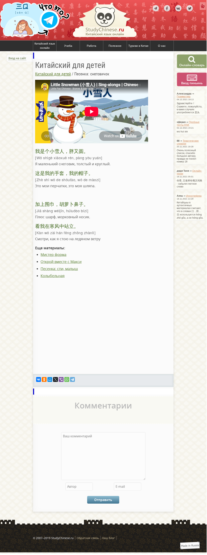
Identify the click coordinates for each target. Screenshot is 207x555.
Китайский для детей (53, 74)
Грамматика (183, 96)
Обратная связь (88, 538)
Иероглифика (194, 195)
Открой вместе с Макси (61, 261)
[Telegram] (72, 379)
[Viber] (61, 379)
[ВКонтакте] (38, 379)
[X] (55, 379)
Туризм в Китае (138, 45)
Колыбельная (53, 275)
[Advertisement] (24, 105)
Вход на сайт (17, 58)
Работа (91, 45)
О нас (162, 45)
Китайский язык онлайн (44, 46)
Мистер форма (53, 254)
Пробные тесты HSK (188, 123)
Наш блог (108, 538)
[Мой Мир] (49, 379)
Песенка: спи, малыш (59, 268)
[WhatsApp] (66, 379)
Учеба (68, 45)
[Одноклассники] (44, 379)
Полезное (115, 45)
